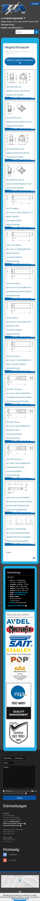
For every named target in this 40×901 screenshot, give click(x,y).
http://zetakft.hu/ (20, 594)
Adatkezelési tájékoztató (16, 605)
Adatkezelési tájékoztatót (23, 791)
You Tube (12, 860)
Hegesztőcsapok (17, 47)
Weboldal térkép (7, 24)
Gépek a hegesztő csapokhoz (20, 59)
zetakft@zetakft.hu (15, 27)
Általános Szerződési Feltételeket (14, 793)
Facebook (12, 854)
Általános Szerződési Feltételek (13, 823)
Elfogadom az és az (20, 792)
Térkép (12, 602)
